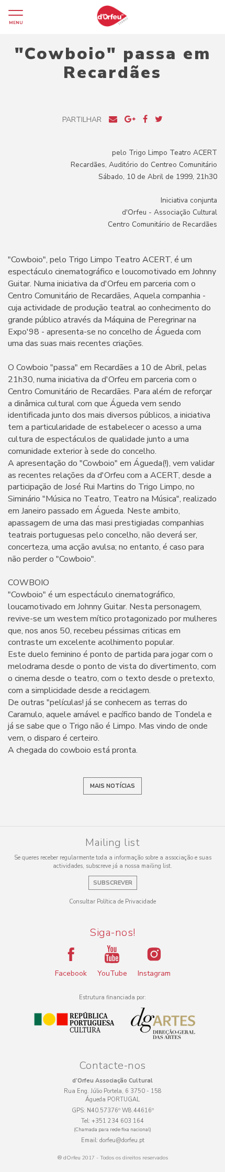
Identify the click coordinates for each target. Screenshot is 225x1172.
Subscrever (112, 883)
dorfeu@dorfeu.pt (121, 1140)
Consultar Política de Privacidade (112, 902)
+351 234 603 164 (118, 1121)
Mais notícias (112, 786)
